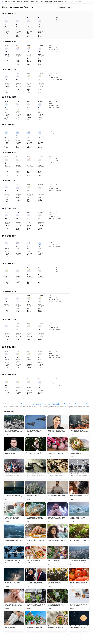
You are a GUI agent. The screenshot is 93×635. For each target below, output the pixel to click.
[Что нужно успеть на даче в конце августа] (57, 556)
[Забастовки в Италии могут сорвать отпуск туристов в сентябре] (35, 621)
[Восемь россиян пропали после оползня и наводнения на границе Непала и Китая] (79, 556)
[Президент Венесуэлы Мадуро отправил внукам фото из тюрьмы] (57, 491)
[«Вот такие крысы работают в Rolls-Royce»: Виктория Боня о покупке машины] (57, 425)
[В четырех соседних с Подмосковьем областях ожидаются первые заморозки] (57, 578)
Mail (2, 634)
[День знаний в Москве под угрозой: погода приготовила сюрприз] (35, 447)
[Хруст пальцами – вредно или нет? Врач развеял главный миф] (14, 599)
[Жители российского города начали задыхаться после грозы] (14, 578)
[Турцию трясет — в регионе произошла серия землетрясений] (14, 556)
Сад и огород (46, 404)
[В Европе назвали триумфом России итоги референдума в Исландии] (14, 469)
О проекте (41, 634)
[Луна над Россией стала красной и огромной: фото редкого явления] (79, 621)
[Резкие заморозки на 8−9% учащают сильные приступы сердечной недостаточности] (57, 599)
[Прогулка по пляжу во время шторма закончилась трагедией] (14, 491)
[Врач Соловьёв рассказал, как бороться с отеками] (14, 621)
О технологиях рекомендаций (64, 634)
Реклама (11, 634)
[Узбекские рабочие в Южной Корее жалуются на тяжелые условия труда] (79, 469)
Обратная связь (74, 634)
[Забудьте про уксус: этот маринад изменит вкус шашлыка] (79, 425)
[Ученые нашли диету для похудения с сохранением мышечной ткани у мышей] (35, 556)
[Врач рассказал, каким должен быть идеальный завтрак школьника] (57, 621)
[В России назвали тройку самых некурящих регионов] (79, 599)
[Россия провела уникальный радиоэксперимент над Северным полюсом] (79, 512)
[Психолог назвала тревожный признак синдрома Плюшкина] (57, 469)
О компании (6, 634)
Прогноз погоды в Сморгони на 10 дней (78, 403)
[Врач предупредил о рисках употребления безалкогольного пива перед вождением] (35, 534)
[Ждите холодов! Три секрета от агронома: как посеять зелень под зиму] (79, 534)
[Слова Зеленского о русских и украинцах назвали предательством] (14, 447)
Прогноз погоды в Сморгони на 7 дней (56, 403)
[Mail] (2, 1)
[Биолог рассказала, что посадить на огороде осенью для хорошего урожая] (35, 599)
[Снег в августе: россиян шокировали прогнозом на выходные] (35, 491)
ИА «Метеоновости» (88, 634)
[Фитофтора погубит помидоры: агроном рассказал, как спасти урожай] (79, 578)
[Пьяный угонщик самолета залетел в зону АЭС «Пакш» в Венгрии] (35, 425)
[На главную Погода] (6, 1)
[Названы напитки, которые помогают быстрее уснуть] (14, 512)
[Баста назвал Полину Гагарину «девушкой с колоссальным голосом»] (57, 512)
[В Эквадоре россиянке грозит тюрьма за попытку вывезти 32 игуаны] (35, 512)
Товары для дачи (56, 404)
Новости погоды (37, 404)
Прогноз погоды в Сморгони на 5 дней (35, 403)
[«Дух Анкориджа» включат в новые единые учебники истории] (35, 578)
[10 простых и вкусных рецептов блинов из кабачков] (79, 447)
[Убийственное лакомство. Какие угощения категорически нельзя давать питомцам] (79, 491)
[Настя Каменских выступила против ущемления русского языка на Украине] (57, 534)
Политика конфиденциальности (50, 634)
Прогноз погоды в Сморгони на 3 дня (14, 403)
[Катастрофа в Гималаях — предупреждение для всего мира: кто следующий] (14, 425)
